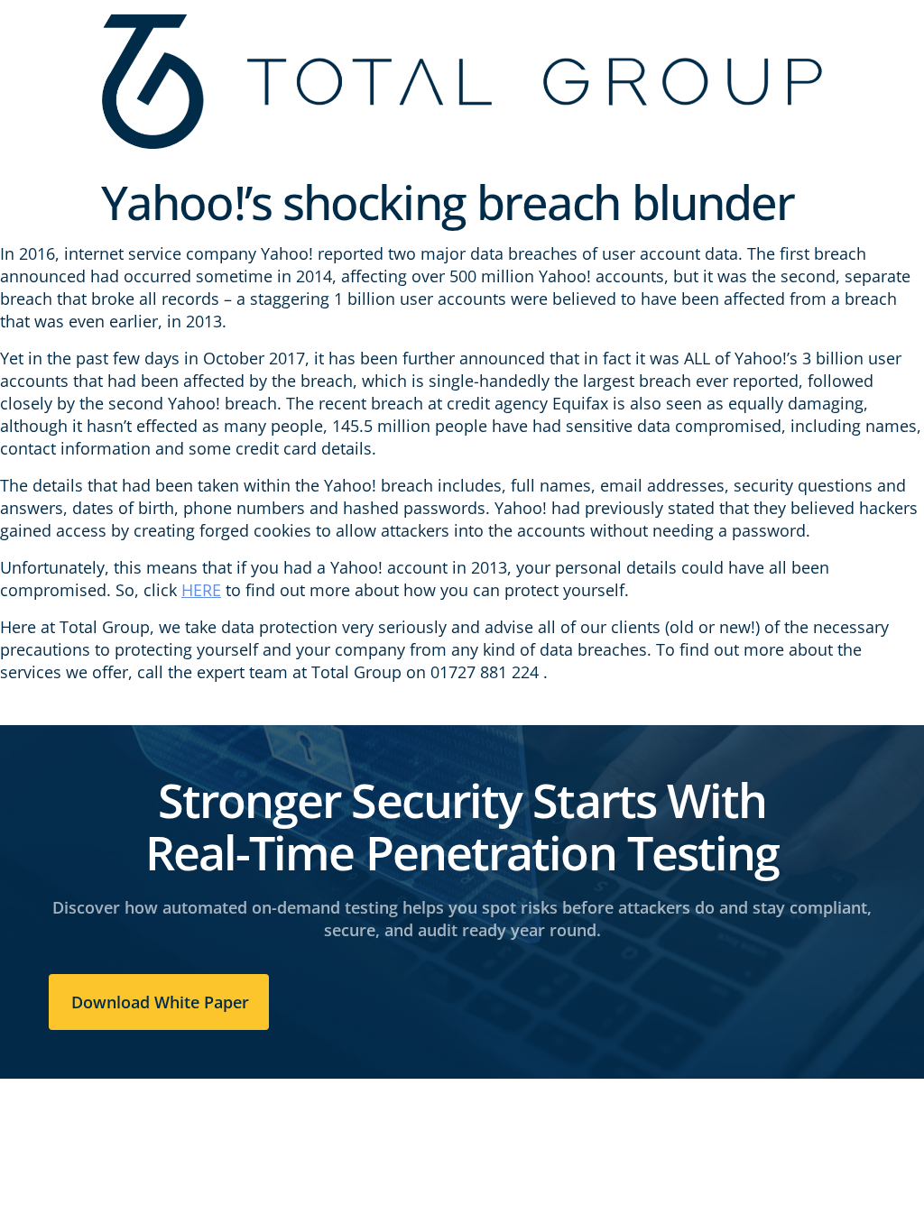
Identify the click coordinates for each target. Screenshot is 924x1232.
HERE (201, 590)
